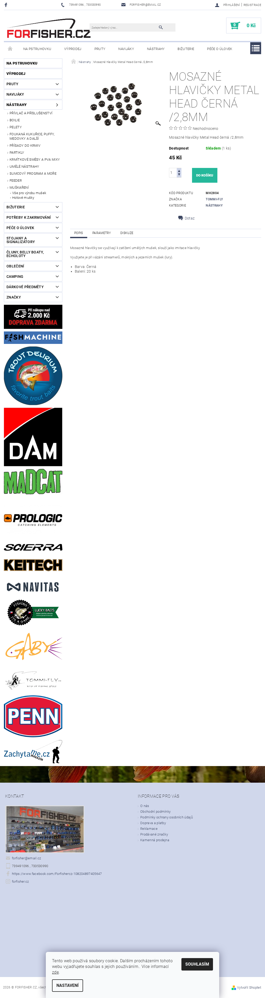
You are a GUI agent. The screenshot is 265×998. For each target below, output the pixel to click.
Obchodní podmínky (155, 811)
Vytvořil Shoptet (249, 987)
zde (55, 972)
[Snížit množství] (179, 175)
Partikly (17, 152)
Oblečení (15, 266)
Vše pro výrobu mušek (29, 193)
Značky (13, 297)
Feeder (16, 180)
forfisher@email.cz (26, 858)
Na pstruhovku (37, 49)
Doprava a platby (153, 823)
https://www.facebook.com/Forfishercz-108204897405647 (57, 874)
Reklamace (149, 829)
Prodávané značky (154, 834)
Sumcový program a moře (33, 173)
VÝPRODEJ (73, 49)
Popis (78, 233)
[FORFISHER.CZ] (49, 28)
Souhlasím (197, 964)
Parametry (101, 233)
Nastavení (67, 985)
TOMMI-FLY (214, 199)
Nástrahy (156, 49)
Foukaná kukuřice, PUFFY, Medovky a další (32, 136)
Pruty (100, 49)
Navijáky (126, 49)
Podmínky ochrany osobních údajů (166, 817)
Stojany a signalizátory (20, 240)
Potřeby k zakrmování (28, 217)
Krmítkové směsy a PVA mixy (35, 159)
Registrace (252, 5)
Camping (14, 276)
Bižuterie (186, 49)
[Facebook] (6, 5)
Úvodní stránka (10, 49)
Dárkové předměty (25, 287)
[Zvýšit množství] (179, 170)
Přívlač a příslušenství (31, 113)
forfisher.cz (20, 881)
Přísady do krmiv (25, 145)
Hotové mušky (23, 198)
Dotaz (190, 218)
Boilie (15, 120)
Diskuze (126, 233)
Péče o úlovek (219, 49)
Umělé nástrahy (24, 166)
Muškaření (19, 187)
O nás (144, 806)
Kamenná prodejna (154, 840)
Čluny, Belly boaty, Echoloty (25, 254)
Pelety (16, 127)
